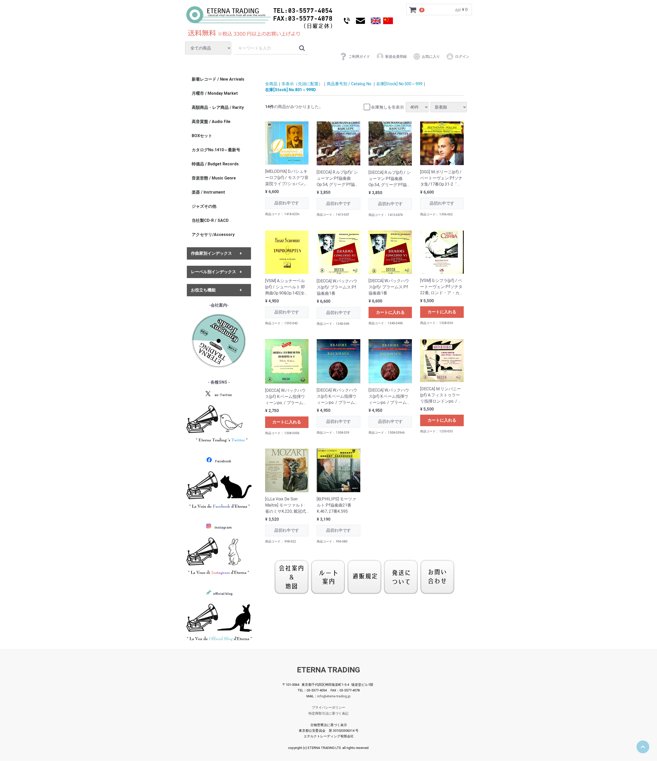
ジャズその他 (204, 206)
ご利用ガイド (359, 56)
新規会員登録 (396, 56)
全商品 (271, 83)
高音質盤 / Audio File (211, 121)
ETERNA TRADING (328, 669)
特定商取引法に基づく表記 (328, 713)
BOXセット (202, 135)
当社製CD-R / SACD (210, 220)
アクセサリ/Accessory (213, 234)
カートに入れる (390, 312)
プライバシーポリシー (328, 708)
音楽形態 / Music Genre (214, 178)
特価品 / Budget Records (215, 163)
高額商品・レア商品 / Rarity (218, 107)
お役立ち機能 (203, 290)
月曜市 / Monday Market (215, 93)
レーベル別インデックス (213, 271)
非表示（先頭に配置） (302, 83)
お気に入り (431, 56)
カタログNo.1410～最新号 (216, 149)
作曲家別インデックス (211, 253)
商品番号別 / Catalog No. (349, 83)
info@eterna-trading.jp (334, 696)
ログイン (462, 56)
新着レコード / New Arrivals (218, 79)
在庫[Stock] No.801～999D (290, 89)
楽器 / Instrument (208, 192)
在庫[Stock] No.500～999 (399, 83)
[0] (413, 9)
